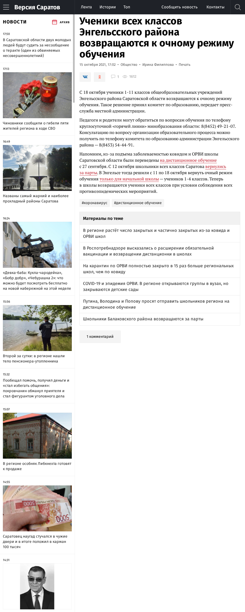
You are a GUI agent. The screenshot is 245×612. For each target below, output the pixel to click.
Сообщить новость (179, 7)
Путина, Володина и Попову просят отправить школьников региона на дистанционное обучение (156, 304)
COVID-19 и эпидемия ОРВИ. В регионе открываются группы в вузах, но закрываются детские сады (155, 286)
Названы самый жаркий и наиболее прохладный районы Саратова (36, 198)
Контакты (215, 7)
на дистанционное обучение (188, 160)
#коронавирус (94, 202)
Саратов (37, 7)
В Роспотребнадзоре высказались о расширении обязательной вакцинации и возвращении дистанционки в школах (148, 251)
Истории (108, 7)
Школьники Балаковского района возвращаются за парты (143, 319)
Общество (129, 64)
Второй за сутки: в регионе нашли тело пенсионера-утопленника (34, 358)
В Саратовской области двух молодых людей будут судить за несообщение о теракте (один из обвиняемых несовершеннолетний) (37, 48)
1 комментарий (100, 336)
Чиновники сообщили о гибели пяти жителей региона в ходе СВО (36, 126)
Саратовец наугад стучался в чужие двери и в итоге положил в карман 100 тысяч (35, 541)
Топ (126, 7)
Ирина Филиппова (158, 64)
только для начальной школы (129, 179)
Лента (86, 7)
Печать (184, 64)
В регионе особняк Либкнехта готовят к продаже (37, 466)
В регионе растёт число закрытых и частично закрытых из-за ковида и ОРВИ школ (156, 233)
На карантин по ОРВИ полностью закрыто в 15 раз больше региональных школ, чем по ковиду (158, 268)
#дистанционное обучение (138, 202)
